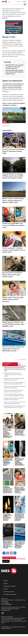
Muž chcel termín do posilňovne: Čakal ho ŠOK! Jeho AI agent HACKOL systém (13, 391)
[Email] (11, 553)
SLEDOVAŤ (6, 561)
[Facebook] (4, 553)
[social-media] (2, 613)
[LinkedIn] (15, 553)
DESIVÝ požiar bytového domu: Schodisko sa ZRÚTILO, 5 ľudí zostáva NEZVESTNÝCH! (14, 383)
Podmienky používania (10, 586)
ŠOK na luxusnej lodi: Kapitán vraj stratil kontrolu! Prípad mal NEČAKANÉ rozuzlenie (14, 394)
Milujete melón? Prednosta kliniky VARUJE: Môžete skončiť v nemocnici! (14, 379)
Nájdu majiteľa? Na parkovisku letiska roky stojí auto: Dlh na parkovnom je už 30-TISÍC (15, 369)
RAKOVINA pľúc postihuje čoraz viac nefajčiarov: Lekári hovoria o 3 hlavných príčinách (13, 374)
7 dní (19, 363)
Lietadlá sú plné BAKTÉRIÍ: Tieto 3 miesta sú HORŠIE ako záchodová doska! (14, 398)
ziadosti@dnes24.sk (5, 610)
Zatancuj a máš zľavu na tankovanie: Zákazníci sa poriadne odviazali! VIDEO (14, 387)
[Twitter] (7, 553)
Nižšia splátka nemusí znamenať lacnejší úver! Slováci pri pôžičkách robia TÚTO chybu (14, 406)
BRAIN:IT (9, 628)
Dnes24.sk (7, 123)
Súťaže (5, 589)
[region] (9, 2)
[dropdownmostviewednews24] (14, 411)
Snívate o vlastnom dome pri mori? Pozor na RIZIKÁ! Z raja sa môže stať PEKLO (14, 402)
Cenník (6, 583)
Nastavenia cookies (9, 591)
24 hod (19, 365)
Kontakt (6, 580)
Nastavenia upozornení (10, 594)
